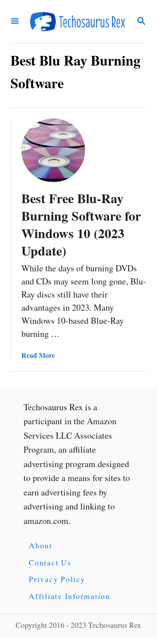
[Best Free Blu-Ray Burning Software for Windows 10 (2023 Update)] (53, 150)
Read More (38, 355)
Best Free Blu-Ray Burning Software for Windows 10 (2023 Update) (81, 224)
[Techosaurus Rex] (78, 21)
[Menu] (15, 21)
